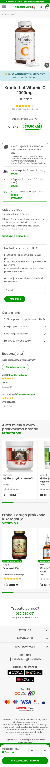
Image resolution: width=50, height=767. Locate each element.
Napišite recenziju (15, 367)
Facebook (17, 659)
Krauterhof (12, 433)
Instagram (35, 659)
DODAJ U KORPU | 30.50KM (25, 760)
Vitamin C (11, 523)
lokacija (14, 194)
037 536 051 (25, 613)
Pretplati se (15, 299)
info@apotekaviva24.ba (25, 617)
